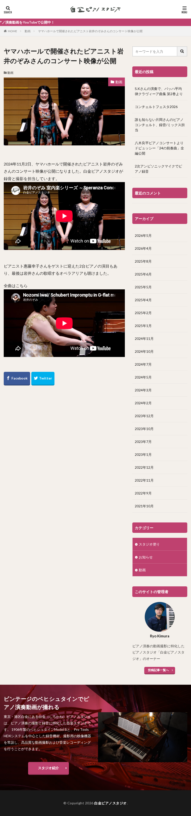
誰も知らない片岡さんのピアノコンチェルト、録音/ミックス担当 (160, 124)
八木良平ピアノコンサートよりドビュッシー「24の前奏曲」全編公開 (159, 148)
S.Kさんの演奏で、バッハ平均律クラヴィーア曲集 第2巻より (159, 91)
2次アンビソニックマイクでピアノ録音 (158, 168)
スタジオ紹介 (48, 768)
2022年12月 (144, 467)
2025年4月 (143, 300)
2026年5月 (143, 235)
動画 (28, 31)
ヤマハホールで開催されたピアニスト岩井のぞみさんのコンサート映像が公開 (90, 31)
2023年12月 (144, 416)
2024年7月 (143, 364)
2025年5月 (143, 287)
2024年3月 (143, 390)
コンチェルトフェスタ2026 (156, 107)
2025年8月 (143, 261)
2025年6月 (143, 274)
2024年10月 (144, 351)
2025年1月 (143, 326)
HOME (12, 31)
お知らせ (146, 557)
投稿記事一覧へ (158, 670)
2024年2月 (143, 403)
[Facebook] (17, 378)
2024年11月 (144, 338)
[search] (182, 51)
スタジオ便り (149, 544)
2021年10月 (144, 506)
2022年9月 (143, 493)
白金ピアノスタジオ (110, 803)
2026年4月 (143, 248)
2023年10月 (144, 429)
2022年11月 (144, 480)
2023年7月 (143, 441)
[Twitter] (42, 378)
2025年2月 (143, 313)
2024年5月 (143, 377)
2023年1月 (143, 454)
